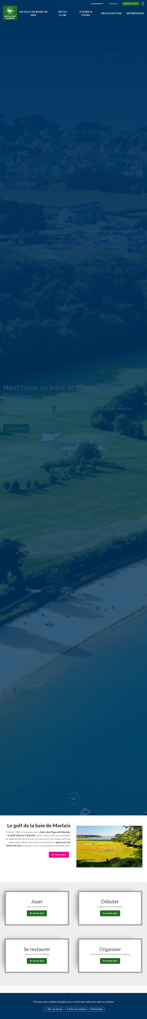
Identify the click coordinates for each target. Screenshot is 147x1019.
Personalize (97, 1009)
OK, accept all (54, 1009)
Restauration (111, 13)
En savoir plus (19, 428)
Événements (97, 3)
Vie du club (62, 13)
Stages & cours (85, 13)
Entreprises (135, 13)
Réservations (131, 3)
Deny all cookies (77, 1009)
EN (143, 5)
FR (143, 2)
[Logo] (10, 13)
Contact (113, 3)
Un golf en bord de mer (33, 13)
